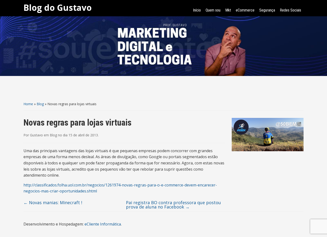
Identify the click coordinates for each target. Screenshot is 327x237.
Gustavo (36, 135)
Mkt (228, 10)
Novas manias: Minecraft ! (52, 202)
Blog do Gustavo (57, 7)
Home (28, 104)
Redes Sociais (290, 10)
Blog (40, 104)
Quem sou (213, 10)
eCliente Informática (103, 224)
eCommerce (245, 10)
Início (197, 10)
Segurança (267, 10)
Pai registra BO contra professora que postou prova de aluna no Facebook (173, 204)
